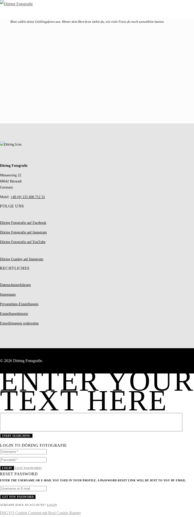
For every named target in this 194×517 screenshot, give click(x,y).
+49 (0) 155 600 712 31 (28, 197)
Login (7, 467)
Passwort (7, 58)
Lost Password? (28, 467)
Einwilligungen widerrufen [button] (19, 323)
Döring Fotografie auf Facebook (23, 223)
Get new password (18, 496)
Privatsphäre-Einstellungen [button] (19, 304)
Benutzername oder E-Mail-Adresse (28, 41)
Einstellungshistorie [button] (14, 314)
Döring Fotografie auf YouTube (22, 242)
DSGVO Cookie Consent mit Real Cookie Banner (40, 513)
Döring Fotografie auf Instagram (23, 232)
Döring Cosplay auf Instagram (21, 259)
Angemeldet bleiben (21, 76)
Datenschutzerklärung (15, 285)
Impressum (8, 294)
